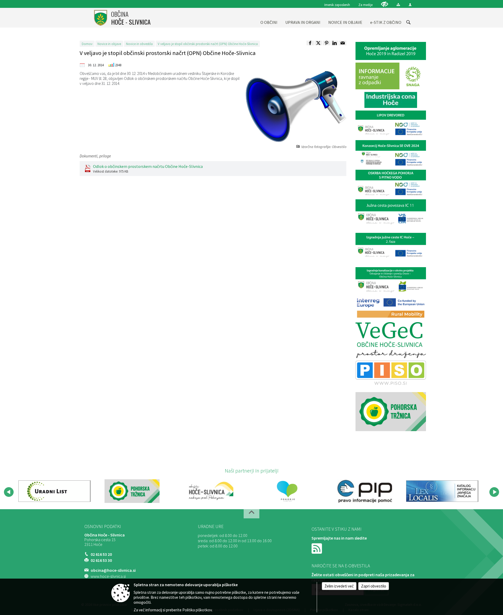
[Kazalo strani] (398, 4)
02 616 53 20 (101, 554)
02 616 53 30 (101, 560)
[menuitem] (268, 18)
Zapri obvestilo (373, 586)
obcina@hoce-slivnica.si (113, 570)
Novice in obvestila (139, 44)
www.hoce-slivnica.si (108, 576)
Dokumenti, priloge (95, 155)
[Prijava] (410, 4)
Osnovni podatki (102, 526)
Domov (87, 44)
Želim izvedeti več (339, 586)
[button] (9, 492)
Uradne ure (210, 526)
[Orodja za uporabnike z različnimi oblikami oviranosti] (384, 4)
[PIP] (364, 491)
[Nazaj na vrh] (251, 513)
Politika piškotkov (197, 609)
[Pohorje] (287, 491)
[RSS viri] (317, 548)
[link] (310, 43)
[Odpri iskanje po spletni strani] (408, 22)
